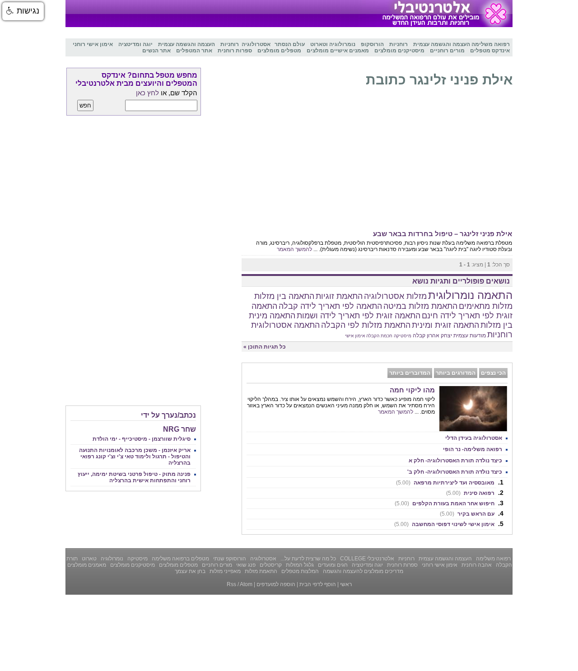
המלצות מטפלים (299, 571)
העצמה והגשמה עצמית (444, 558)
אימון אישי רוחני (438, 565)
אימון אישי (355, 335)
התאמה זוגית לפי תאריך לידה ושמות (358, 315)
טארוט (88, 558)
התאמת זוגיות (339, 296)
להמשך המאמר (294, 249)
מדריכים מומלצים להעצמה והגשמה (362, 571)
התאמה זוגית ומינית (445, 325)
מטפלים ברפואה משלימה (179, 558)
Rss (231, 584)
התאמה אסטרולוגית (285, 325)
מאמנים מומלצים (86, 565)
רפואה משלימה (493, 558)
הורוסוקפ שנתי (229, 558)
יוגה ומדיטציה (366, 565)
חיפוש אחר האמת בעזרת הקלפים (444, 503)
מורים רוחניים (216, 565)
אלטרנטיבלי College (366, 558)
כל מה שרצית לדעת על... (307, 558)
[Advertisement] (377, 161)
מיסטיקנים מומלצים (132, 565)
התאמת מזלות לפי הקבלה (365, 325)
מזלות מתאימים (486, 306)
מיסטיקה (402, 335)
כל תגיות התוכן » (264, 347)
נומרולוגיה (111, 558)
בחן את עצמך (190, 571)
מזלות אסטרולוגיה (395, 296)
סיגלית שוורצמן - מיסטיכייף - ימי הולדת (142, 439)
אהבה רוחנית (476, 565)
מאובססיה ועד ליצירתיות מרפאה (445, 483)
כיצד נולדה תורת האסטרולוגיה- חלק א (455, 460)
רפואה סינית (470, 493)
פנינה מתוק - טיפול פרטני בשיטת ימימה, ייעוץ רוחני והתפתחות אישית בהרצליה (134, 477)
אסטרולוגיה (262, 558)
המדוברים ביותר (409, 373)
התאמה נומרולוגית (470, 295)
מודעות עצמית (469, 335)
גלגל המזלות (299, 565)
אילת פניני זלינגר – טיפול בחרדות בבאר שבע (442, 234)
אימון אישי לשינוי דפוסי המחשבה (444, 524)
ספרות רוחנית (402, 565)
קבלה (419, 335)
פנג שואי (245, 565)
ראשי (346, 584)
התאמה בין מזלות (284, 296)
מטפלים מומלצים (178, 565)
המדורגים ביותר (455, 373)
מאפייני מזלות (224, 571)
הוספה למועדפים (275, 584)
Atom (246, 584)
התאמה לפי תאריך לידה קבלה (330, 306)
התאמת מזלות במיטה (420, 306)
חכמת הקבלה (379, 335)
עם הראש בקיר (467, 514)
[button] (23, 11)
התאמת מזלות (260, 571)
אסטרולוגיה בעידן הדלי (473, 438)
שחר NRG (179, 429)
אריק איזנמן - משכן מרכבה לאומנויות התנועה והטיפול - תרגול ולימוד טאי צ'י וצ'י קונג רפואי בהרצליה (135, 456)
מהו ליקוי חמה (412, 390)
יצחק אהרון (439, 335)
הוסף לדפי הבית (317, 584)
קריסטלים (270, 565)
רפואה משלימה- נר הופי (472, 449)
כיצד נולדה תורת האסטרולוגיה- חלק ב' (454, 472)
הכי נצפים (493, 373)
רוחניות (500, 334)
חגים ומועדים (332, 565)
